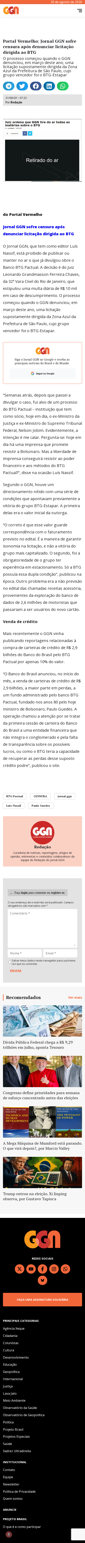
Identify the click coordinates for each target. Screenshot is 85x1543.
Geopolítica (11, 1372)
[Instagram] (54, 1269)
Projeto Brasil (13, 1429)
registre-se (57, 892)
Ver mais (75, 997)
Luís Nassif (13, 805)
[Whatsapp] (65, 1269)
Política (8, 1422)
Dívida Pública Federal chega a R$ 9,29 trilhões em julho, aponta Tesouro (38, 1045)
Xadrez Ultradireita (17, 1451)
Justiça (8, 1386)
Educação (10, 1364)
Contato (9, 1470)
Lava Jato (10, 1393)
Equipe (8, 1477)
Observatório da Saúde (20, 1408)
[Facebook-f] (42, 1269)
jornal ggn (65, 796)
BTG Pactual (14, 796)
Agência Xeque (14, 1328)
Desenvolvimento (16, 1357)
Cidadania (10, 1336)
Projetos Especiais (16, 1436)
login (24, 892)
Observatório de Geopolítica (23, 1415)
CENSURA (40, 796)
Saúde (7, 1444)
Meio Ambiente (14, 1400)
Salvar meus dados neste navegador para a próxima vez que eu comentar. (43, 962)
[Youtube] (31, 1269)
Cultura (8, 1350)
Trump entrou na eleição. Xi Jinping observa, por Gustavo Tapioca (35, 1196)
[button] (8, 86)
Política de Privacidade (19, 1491)
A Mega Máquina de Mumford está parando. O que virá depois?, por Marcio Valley (42, 1146)
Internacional (13, 1379)
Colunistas (11, 1343)
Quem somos (13, 1498)
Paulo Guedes (41, 805)
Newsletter (11, 1484)
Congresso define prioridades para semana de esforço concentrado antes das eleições (41, 1095)
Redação (16, 102)
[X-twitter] (19, 1269)
